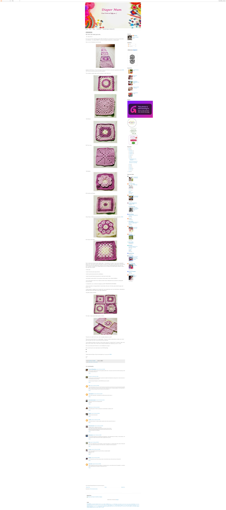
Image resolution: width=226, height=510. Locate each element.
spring (93, 507)
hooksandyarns (91, 393)
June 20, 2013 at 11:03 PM (96, 449)
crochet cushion (128, 504)
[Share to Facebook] (101, 360)
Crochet (89, 504)
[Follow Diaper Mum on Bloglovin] (132, 50)
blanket (97, 504)
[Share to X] (100, 360)
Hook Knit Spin (131, 214)
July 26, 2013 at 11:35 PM (97, 463)
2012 (129, 171)
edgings (108, 505)
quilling (119, 506)
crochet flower (133, 504)
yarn (103, 507)
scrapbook (137, 506)
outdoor (101, 506)
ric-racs (133, 506)
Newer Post (88, 487)
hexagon (126, 505)
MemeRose (130, 234)
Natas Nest (90, 463)
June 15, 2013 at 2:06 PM (95, 413)
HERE (122, 216)
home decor (130, 505)
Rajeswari (135, 35)
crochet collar (124, 504)
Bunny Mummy (131, 195)
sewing (88, 507)
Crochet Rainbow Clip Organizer (132, 159)
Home (106, 487)
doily (104, 505)
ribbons (131, 506)
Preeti (90, 407)
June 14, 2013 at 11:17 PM (94, 376)
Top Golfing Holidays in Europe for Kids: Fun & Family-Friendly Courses (133, 223)
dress (106, 505)
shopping (90, 507)
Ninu (89, 442)
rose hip (130, 249)
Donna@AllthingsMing (92, 369)
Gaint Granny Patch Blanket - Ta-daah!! (136, 82)
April (130, 165)
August (130, 155)
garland (114, 505)
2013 (129, 149)
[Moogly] (133, 144)
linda (89, 385)
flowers (111, 505)
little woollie (131, 226)
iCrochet (130, 218)
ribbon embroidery (126, 506)
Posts (130, 44)
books (100, 504)
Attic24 (130, 191)
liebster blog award (90, 506)
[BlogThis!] (99, 360)
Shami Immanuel (91, 425)
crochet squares (95, 505)
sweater (97, 507)
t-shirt (99, 507)
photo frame (110, 506)
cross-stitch (102, 505)
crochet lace (137, 504)
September (131, 153)
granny (116, 505)
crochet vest (99, 505)
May (130, 164)
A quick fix (130, 272)
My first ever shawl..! (135, 76)
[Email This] (97, 360)
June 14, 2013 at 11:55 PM (95, 385)
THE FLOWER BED (132, 263)
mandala (94, 506)
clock (110, 504)
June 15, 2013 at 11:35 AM (95, 407)
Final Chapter (135, 184)
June (130, 157)
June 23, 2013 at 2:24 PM (95, 457)
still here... (130, 250)
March (130, 167)
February (130, 168)
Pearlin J (90, 419)
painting (104, 506)
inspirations (137, 505)
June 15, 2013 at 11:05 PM (99, 425)
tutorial (101, 507)
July (130, 156)
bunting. (102, 504)
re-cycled (123, 506)
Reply (89, 373)
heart (124, 505)
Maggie (90, 457)
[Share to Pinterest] (102, 360)
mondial (97, 506)
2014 (129, 148)
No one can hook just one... (133, 161)
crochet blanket (119, 504)
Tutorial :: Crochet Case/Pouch (136, 87)
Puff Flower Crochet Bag (133, 162)
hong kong (134, 505)
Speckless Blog (131, 253)
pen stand (106, 506)
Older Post (123, 487)
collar (112, 504)
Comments (130, 46)
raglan (121, 506)
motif (99, 506)
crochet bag (115, 504)
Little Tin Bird (131, 221)
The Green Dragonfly (132, 271)
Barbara (90, 449)
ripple (135, 506)
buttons (104, 504)
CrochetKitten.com (132, 206)
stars (95, 507)
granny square (120, 505)
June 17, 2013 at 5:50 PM (94, 442)
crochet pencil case (89, 505)
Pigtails (90, 413)
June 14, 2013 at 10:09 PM (100, 369)
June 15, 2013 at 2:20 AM (98, 393)
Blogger (117, 499)
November (131, 152)
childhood (108, 504)
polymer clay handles (115, 506)
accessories (93, 504)
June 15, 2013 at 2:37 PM (96, 419)
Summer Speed (131, 192)
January (130, 169)
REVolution (130, 245)
